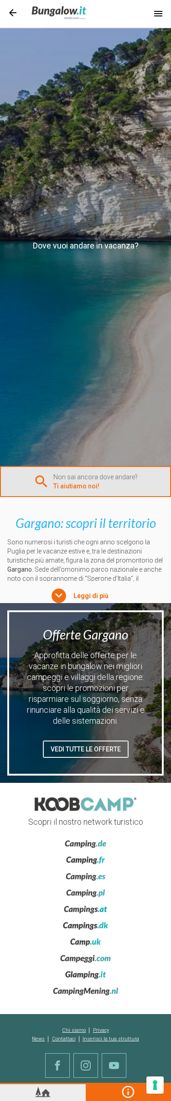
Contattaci (64, 1039)
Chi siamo (74, 1030)
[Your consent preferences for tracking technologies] (155, 1085)
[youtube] (114, 1065)
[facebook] (57, 1065)
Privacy (101, 1030)
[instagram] (85, 1065)
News (38, 1039)
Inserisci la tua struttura (111, 1039)
